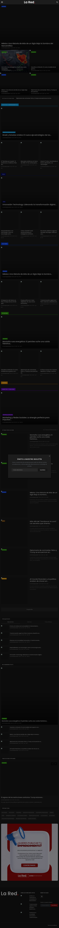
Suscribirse (42, 470)
